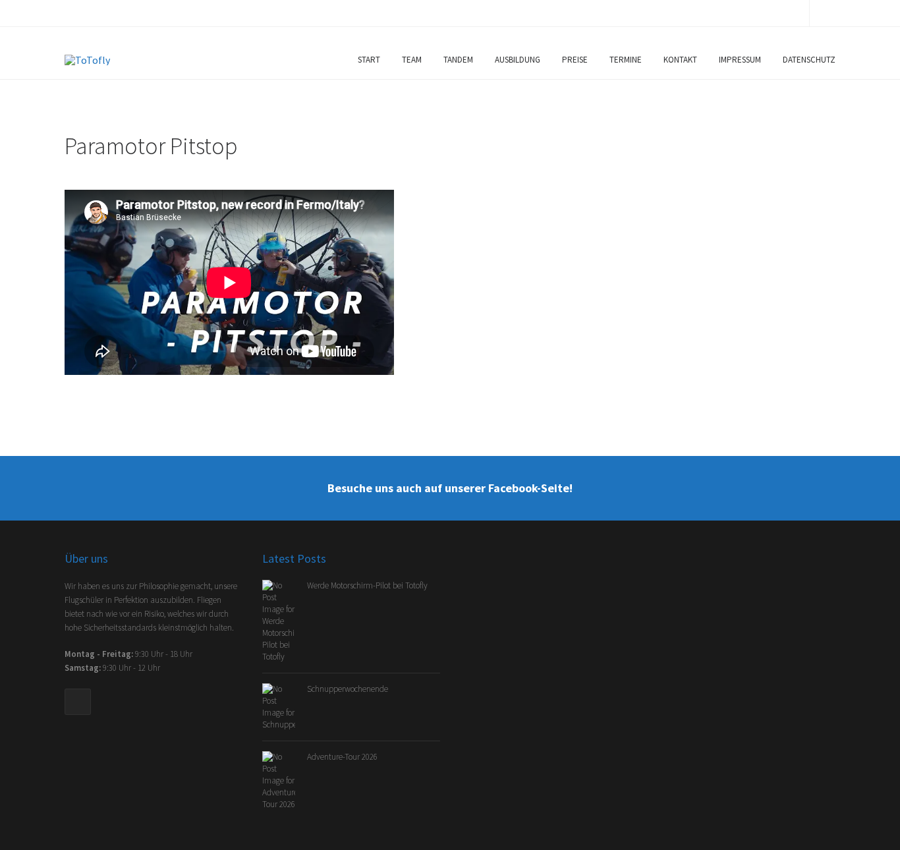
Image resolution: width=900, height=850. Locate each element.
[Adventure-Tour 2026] (284, 779)
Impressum (740, 59)
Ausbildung (517, 59)
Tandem (458, 59)
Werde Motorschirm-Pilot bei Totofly (367, 585)
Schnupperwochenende (347, 688)
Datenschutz (809, 59)
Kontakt (680, 59)
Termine (625, 59)
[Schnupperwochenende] (284, 706)
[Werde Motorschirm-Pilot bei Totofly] (284, 620)
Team (412, 59)
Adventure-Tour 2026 (342, 756)
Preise (575, 59)
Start (369, 59)
